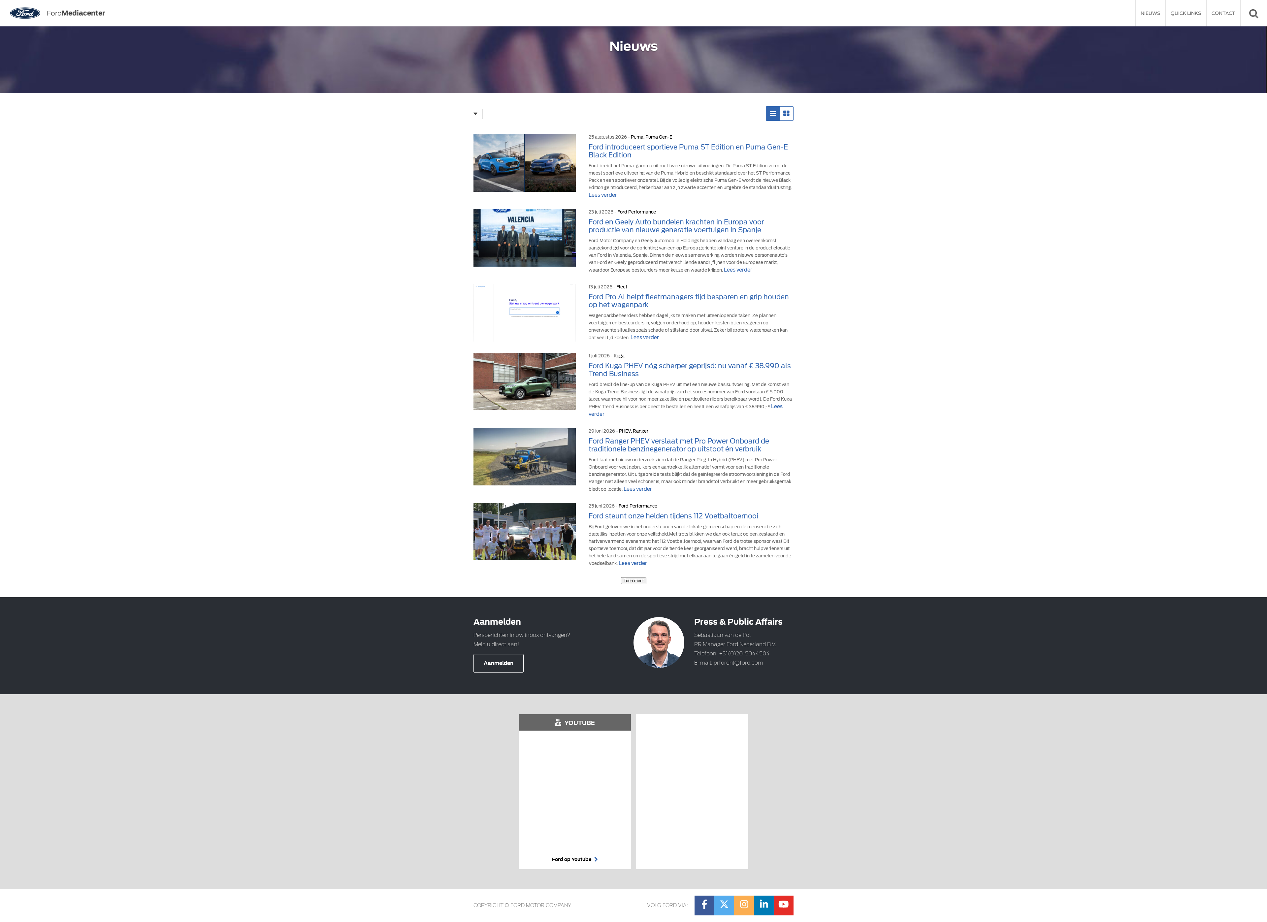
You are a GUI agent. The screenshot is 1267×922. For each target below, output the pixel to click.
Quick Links (1186, 13)
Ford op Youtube (572, 859)
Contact (1223, 13)
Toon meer (634, 580)
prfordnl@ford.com (738, 663)
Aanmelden (498, 663)
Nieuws (1150, 13)
